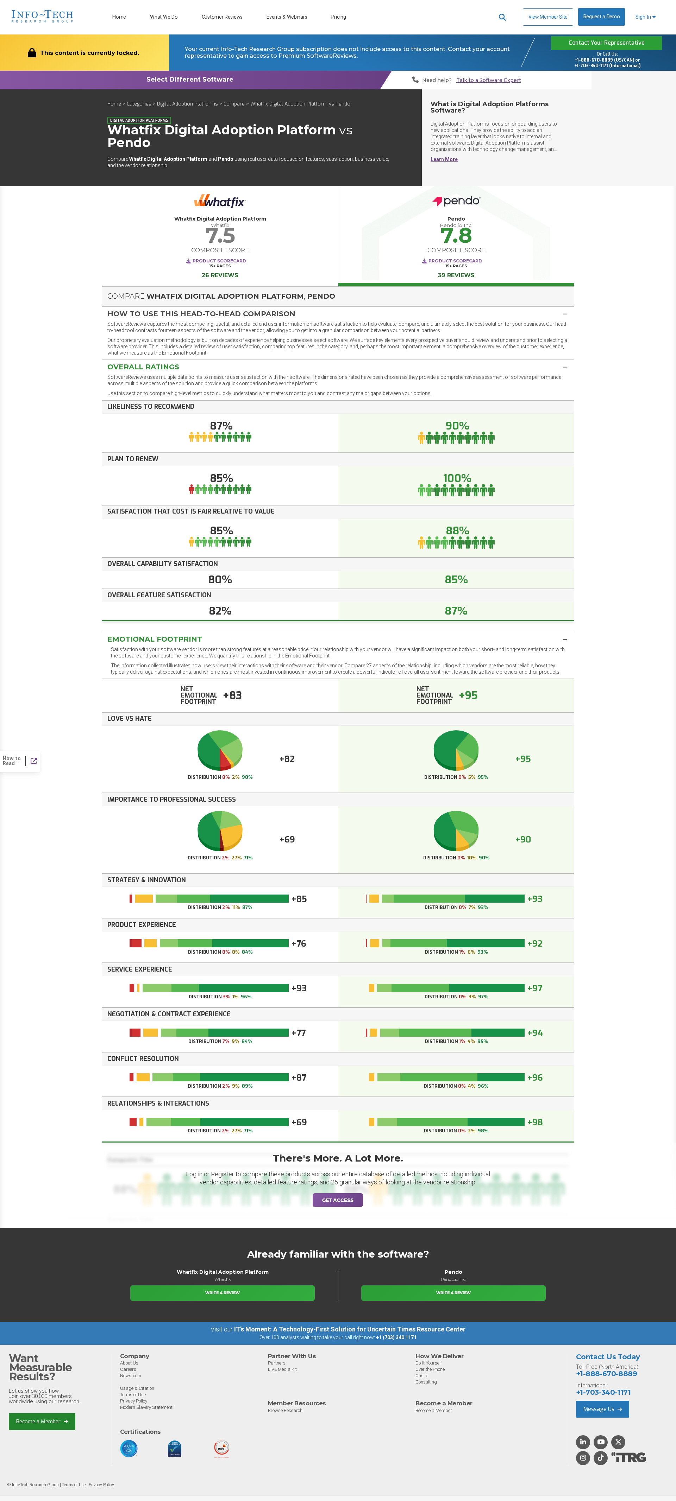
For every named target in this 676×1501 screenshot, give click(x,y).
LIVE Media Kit (282, 1369)
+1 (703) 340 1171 (396, 1337)
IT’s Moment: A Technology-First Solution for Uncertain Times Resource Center (349, 1329)
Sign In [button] (644, 17)
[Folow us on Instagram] (583, 1458)
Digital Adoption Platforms (187, 104)
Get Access (337, 1200)
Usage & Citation (137, 1388)
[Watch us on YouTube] (600, 1442)
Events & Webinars (287, 17)
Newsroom (130, 1375)
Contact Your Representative (607, 42)
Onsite (421, 1375)
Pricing (338, 17)
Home (119, 17)
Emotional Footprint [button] (154, 639)
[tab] (338, 313)
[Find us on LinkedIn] (583, 1442)
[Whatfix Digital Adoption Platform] (220, 203)
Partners (277, 1363)
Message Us (599, 1409)
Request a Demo (601, 17)
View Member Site (548, 17)
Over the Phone (430, 1369)
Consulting (426, 1382)
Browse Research (285, 1410)
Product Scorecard (219, 260)
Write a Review (222, 1292)
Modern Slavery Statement (146, 1407)
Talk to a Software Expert (488, 80)
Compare (234, 104)
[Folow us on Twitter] (618, 1442)
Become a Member (39, 1421)
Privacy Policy (133, 1401)
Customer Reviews (222, 17)
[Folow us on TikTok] (600, 1458)
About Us (129, 1363)
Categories (139, 104)
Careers (128, 1369)
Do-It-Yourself (428, 1363)
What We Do (163, 17)
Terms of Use (133, 1394)
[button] (338, 314)
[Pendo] (456, 203)
